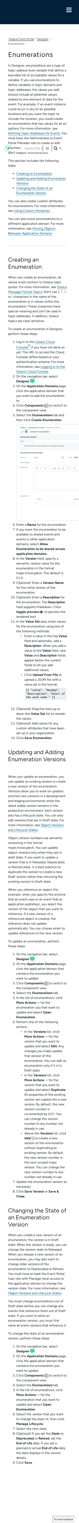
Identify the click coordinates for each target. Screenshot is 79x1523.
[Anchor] (45, 267)
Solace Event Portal (21, 39)
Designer (42, 39)
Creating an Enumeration (34, 174)
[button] (47, 148)
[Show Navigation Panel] (69, 10)
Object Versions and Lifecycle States (34, 1293)
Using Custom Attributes (32, 211)
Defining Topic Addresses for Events (34, 133)
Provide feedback (63, 1519)
